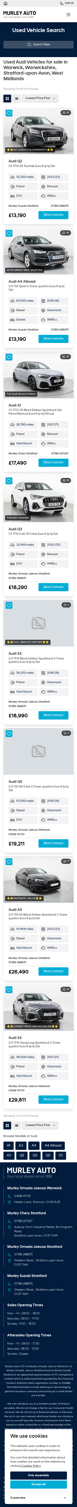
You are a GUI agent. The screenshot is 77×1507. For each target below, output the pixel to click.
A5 (9, 1155)
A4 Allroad (53, 1145)
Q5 (48, 1155)
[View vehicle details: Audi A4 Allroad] (38, 251)
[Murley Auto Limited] (5, 3)
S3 (61, 1155)
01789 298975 (59, 206)
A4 (34, 1145)
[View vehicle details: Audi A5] (38, 879)
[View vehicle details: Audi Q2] (38, 131)
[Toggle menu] (68, 14)
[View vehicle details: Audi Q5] (38, 751)
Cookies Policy (31, 1466)
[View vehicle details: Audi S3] (38, 623)
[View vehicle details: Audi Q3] (38, 498)
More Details (54, 215)
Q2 (22, 1155)
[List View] (17, 98)
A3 (21, 1145)
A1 (8, 1145)
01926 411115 (16, 834)
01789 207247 (59, 453)
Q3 (35, 1155)
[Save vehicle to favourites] (9, 113)
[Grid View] (7, 98)
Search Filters (41, 44)
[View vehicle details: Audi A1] (38, 375)
